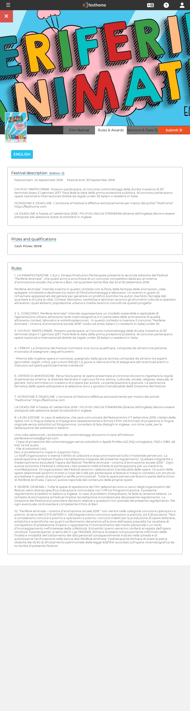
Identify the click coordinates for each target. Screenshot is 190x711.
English (22, 154)
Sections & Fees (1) (142, 130)
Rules (16, 268)
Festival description (37, 173)
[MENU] (8, 5)
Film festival (79, 130)
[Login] (182, 4)
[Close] (6, 16)
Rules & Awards (111, 130)
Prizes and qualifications (33, 239)
